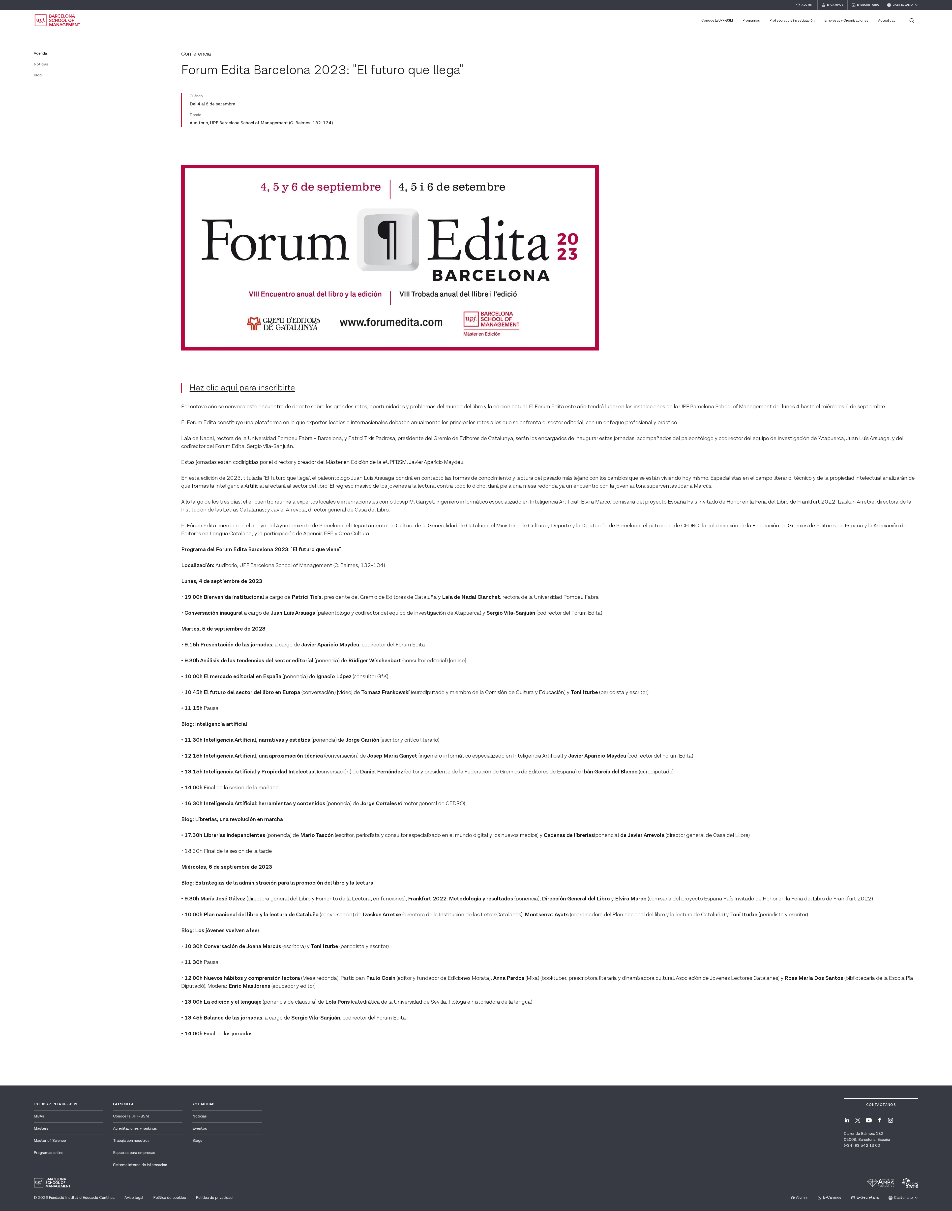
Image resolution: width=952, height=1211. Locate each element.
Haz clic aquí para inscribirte (242, 388)
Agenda (40, 53)
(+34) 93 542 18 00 (862, 1145)
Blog (38, 75)
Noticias (41, 64)
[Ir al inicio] (57, 20)
